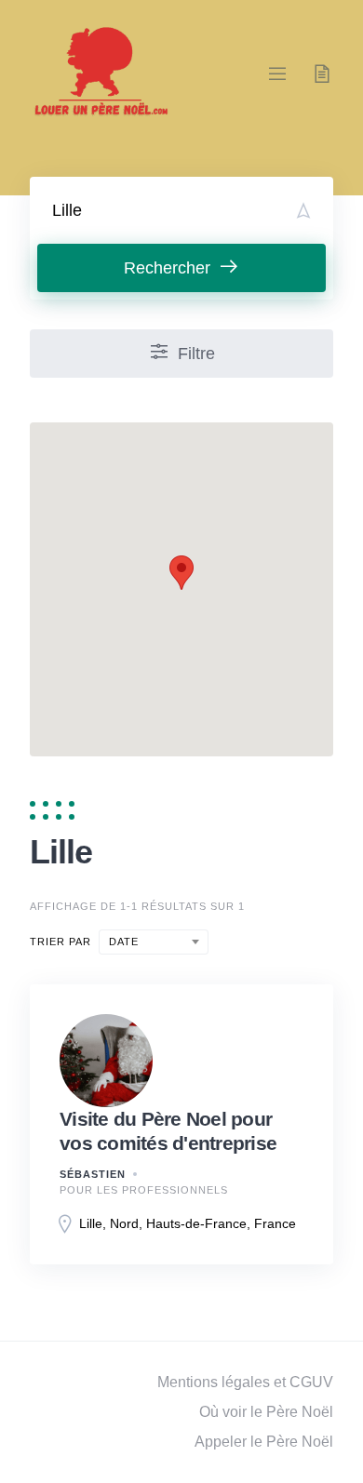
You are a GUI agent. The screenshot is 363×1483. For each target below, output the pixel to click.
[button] (181, 572)
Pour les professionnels (144, 1190)
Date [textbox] (124, 941)
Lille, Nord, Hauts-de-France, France (187, 1223)
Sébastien (93, 1174)
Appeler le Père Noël (264, 1442)
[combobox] (153, 942)
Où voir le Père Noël (266, 1412)
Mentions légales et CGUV (245, 1382)
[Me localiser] (303, 210)
